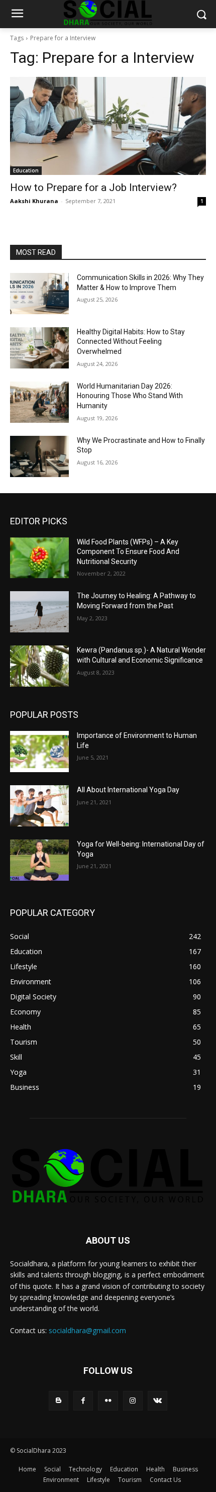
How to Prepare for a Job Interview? (93, 187)
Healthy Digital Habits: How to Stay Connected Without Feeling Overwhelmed (131, 341)
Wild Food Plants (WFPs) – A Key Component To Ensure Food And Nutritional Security (128, 552)
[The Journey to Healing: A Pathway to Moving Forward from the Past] (39, 611)
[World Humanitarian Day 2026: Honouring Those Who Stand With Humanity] (39, 402)
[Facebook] (83, 1401)
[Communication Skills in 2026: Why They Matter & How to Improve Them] (39, 293)
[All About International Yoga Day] (39, 805)
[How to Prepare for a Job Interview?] (108, 126)
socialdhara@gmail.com (87, 1330)
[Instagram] (133, 1401)
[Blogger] (58, 1401)
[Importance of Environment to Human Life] (39, 751)
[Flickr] (108, 1401)
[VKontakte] (157, 1401)
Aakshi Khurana (34, 201)
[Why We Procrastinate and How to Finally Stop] (39, 456)
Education (26, 170)
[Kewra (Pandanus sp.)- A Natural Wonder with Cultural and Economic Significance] (39, 666)
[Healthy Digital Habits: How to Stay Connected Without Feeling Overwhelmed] (39, 347)
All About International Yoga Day (128, 790)
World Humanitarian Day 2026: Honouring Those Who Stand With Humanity (130, 396)
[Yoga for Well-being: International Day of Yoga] (39, 860)
